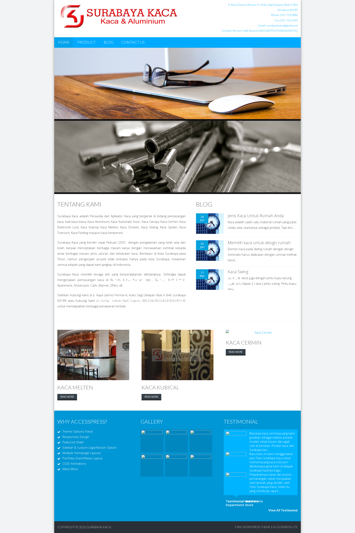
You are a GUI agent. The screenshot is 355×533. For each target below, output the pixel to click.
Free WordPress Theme (252, 527)
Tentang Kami (79, 204)
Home (63, 42)
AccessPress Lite (285, 527)
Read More (67, 396)
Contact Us (133, 42)
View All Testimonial (283, 510)
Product (86, 42)
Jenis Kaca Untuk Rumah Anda (256, 215)
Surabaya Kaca (99, 527)
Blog (108, 42)
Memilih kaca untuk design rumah (259, 242)
